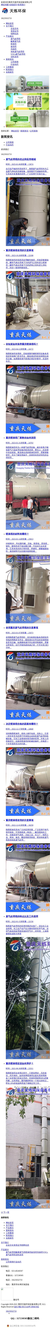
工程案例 (10, 67)
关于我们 (10, 26)
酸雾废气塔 (15, 41)
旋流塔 (14, 46)
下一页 (6, 1212)
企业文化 (14, 28)
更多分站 (35, 1307)
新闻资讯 (10, 59)
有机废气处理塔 (17, 52)
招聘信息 (14, 34)
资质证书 (14, 31)
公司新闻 (14, 62)
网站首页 (10, 23)
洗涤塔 (14, 49)
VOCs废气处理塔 (18, 54)
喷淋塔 (14, 44)
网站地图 (5, 5)
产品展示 (10, 36)
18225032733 (11, 1311)
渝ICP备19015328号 (22, 1307)
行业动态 (14, 64)
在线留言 (13, 5)
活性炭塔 (14, 57)
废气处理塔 (15, 39)
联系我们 (21, 5)
